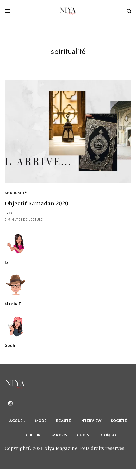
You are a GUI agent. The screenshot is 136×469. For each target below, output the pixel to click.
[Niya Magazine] (68, 11)
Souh (10, 345)
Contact (110, 435)
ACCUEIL (17, 421)
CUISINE (84, 435)
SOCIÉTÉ (119, 421)
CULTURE (34, 435)
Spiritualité (16, 192)
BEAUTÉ (63, 421)
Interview (90, 421)
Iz (11, 213)
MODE (40, 421)
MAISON (59, 435)
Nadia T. (13, 304)
